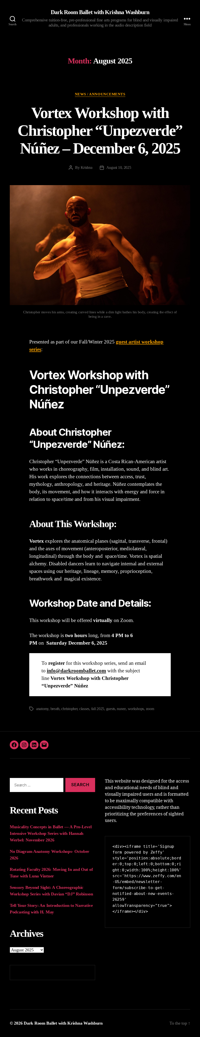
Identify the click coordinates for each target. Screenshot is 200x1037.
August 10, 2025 (118, 167)
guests (110, 709)
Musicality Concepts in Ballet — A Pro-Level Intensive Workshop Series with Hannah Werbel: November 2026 (50, 833)
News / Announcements (100, 94)
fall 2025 (97, 709)
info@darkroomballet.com (76, 671)
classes (84, 709)
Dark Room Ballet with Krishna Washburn (100, 12)
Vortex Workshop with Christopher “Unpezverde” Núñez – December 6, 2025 (100, 130)
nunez (121, 709)
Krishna (86, 167)
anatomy (42, 709)
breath (55, 709)
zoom (150, 709)
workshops (136, 709)
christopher (69, 709)
